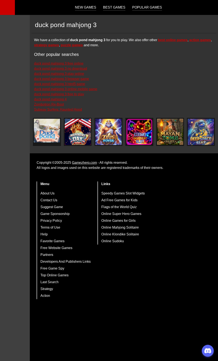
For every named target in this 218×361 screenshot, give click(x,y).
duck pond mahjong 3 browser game (61, 79)
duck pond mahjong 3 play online (59, 73)
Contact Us (48, 200)
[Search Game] (211, 8)
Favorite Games (52, 241)
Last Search (49, 282)
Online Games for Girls (118, 220)
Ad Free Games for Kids (119, 200)
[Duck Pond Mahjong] (47, 130)
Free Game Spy (52, 268)
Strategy (46, 289)
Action (45, 295)
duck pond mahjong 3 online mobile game (65, 89)
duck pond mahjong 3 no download (60, 68)
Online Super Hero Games (121, 214)
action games (200, 40)
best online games (173, 40)
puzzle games (72, 45)
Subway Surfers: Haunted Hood (58, 109)
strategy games (46, 45)
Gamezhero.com (84, 162)
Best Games (114, 7)
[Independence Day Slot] (78, 132)
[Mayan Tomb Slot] (170, 132)
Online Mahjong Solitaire (120, 227)
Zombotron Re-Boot (49, 104)
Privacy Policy (51, 220)
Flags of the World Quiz (119, 207)
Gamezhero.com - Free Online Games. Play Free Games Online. (41, 7)
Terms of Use (50, 227)
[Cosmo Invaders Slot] (139, 132)
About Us (47, 193)
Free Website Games (56, 248)
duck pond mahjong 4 (50, 99)
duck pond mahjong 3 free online (58, 63)
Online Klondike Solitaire (120, 234)
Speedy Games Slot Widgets (123, 193)
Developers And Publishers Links (65, 261)
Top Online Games (54, 275)
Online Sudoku (112, 241)
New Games (85, 7)
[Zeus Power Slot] (108, 132)
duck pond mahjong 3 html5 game (59, 84)
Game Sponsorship (55, 214)
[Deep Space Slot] (201, 132)
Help (44, 234)
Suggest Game (51, 207)
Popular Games (147, 7)
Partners (46, 255)
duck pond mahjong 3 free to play (59, 94)
